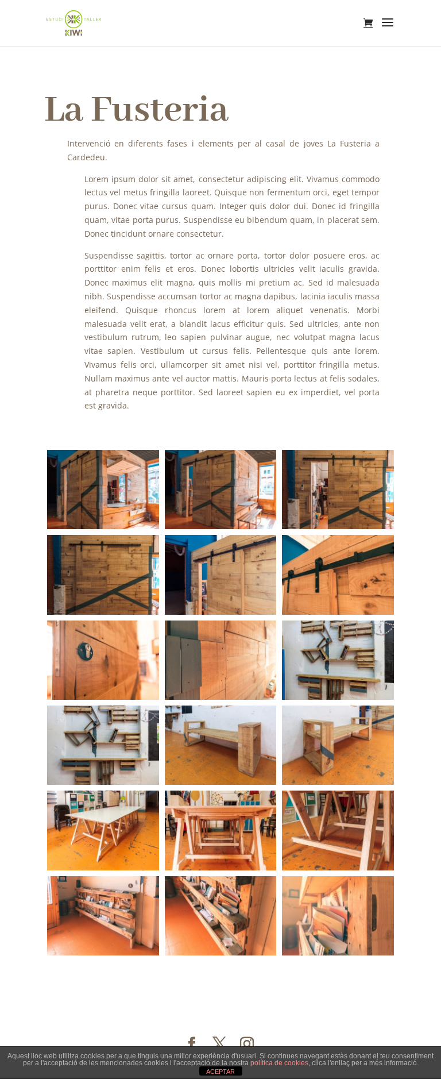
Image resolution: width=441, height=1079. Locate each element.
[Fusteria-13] (338, 614)
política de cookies (279, 1063)
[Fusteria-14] (103, 699)
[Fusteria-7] (221, 784)
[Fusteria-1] (103, 870)
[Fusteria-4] (338, 699)
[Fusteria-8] (103, 614)
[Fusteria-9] (338, 528)
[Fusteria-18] (338, 955)
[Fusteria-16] (103, 955)
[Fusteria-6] (338, 784)
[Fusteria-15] (221, 699)
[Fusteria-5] (103, 784)
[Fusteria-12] (221, 614)
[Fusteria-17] (221, 955)
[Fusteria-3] (221, 870)
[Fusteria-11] (103, 528)
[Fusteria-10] (221, 528)
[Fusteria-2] (338, 870)
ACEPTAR (220, 1071)
